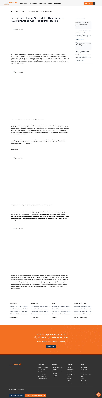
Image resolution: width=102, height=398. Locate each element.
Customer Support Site (57, 367)
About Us (69, 367)
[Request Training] (74, 3)
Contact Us (54, 369)
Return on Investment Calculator (57, 372)
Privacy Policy (84, 371)
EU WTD (68, 380)
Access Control (41, 369)
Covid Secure (84, 369)
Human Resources (42, 374)
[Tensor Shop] (81, 3)
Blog (17, 11)
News (23, 11)
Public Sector (42, 3)
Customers (69, 376)
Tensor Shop (69, 383)
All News (54, 317)
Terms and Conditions (86, 374)
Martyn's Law (55, 375)
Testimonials (84, 383)
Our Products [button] (23, 3)
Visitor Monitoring (42, 371)
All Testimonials (35, 317)
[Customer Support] (77, 3)
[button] (94, 3)
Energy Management (42, 378)
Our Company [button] (33, 3)
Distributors (69, 378)
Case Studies (57, 3)
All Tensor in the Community (80, 317)
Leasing (50, 3)
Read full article (79, 39)
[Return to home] (10, 3)
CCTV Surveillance (42, 376)
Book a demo (88, 3)
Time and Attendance (43, 367)
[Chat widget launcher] (98, 394)
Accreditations (70, 371)
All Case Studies (14, 317)
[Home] (11, 11)
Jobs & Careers (70, 369)
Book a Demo (50, 346)
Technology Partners (71, 374)
